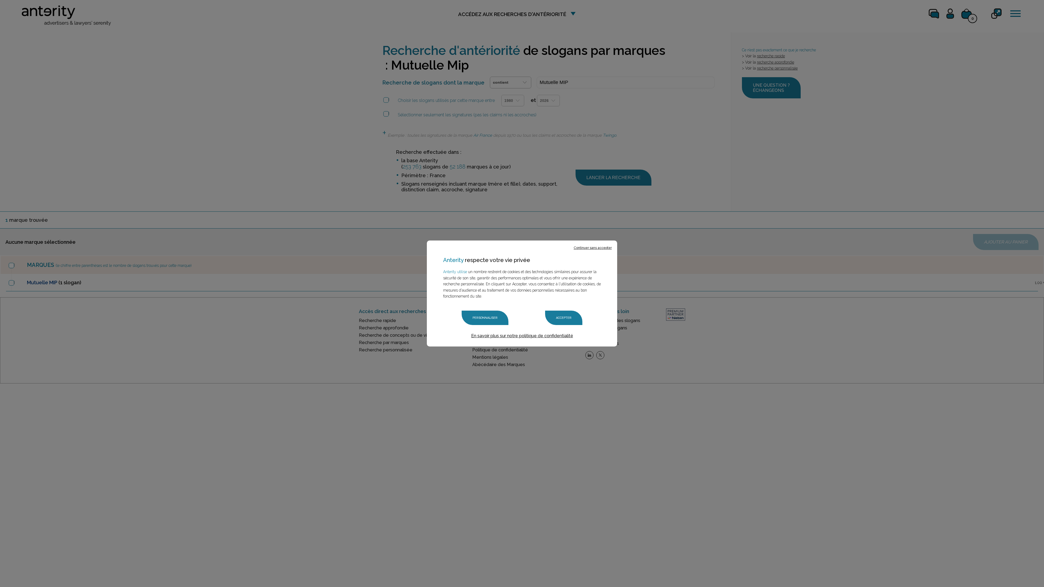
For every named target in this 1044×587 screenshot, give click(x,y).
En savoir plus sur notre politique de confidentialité (522, 335)
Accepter (563, 318)
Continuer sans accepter (593, 248)
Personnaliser (485, 318)
